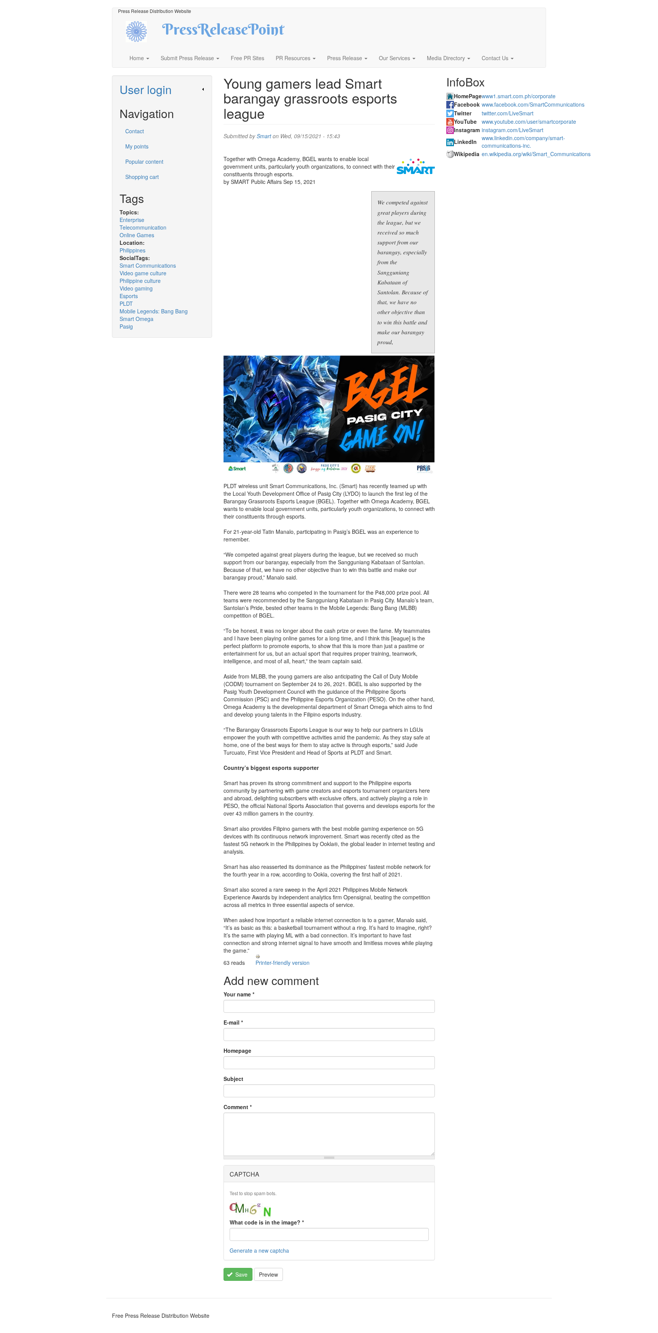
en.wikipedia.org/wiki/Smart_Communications (536, 154)
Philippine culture (140, 280)
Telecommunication (143, 227)
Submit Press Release (188, 58)
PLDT (126, 303)
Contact (134, 131)
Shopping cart (142, 176)
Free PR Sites (247, 58)
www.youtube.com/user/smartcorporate (529, 121)
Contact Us (496, 58)
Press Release (345, 58)
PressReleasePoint (223, 32)
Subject (233, 1078)
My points (137, 146)
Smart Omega (136, 318)
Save (241, 1274)
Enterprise (132, 219)
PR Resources (294, 58)
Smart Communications (148, 265)
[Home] (143, 30)
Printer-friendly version (283, 962)
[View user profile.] (416, 166)
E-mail (233, 1022)
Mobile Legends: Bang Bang (154, 311)
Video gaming (136, 288)
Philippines (132, 250)
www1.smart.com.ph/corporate (519, 96)
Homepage (237, 1050)
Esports (129, 296)
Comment (238, 1107)
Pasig (126, 326)
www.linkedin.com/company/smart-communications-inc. (523, 141)
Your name (239, 994)
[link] (162, 89)
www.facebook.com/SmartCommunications (533, 104)
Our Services (395, 58)
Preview (268, 1274)
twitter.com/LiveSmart (507, 113)
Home (137, 58)
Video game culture (143, 273)
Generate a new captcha (259, 1250)
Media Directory (446, 58)
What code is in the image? (267, 1222)
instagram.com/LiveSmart (512, 130)
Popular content (144, 161)
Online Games (137, 235)
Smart (264, 136)
